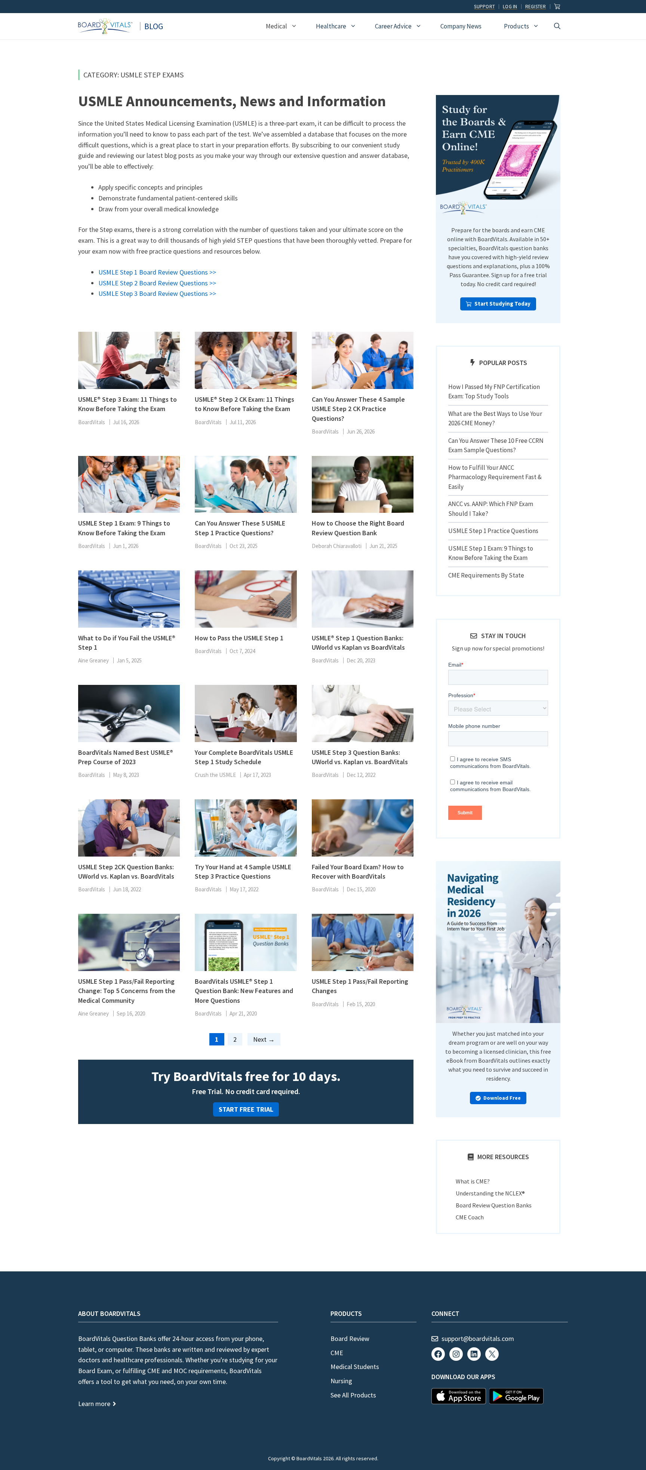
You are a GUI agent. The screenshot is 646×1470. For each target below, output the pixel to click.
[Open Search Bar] (557, 26)
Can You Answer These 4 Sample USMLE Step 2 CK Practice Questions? (358, 408)
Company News (461, 26)
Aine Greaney (93, 660)
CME (336, 1352)
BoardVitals (91, 422)
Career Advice (393, 26)
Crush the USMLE (215, 774)
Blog (153, 26)
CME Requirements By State (486, 575)
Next (264, 1039)
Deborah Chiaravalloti (337, 545)
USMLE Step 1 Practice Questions (493, 531)
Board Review (349, 1338)
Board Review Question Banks (494, 1205)
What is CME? (473, 1181)
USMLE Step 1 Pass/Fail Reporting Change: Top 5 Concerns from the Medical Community (126, 990)
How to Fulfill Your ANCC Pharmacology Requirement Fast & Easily (495, 477)
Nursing (341, 1380)
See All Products (353, 1395)
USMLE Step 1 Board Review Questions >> (157, 272)
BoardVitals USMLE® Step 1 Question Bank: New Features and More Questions (244, 990)
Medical (276, 26)
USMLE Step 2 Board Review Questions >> (157, 283)
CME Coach (470, 1217)
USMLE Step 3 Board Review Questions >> (157, 293)
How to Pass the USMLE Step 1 (239, 638)
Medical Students (354, 1366)
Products (516, 26)
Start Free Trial (246, 1109)
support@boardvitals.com (478, 1338)
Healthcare (331, 26)
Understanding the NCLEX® (490, 1193)
